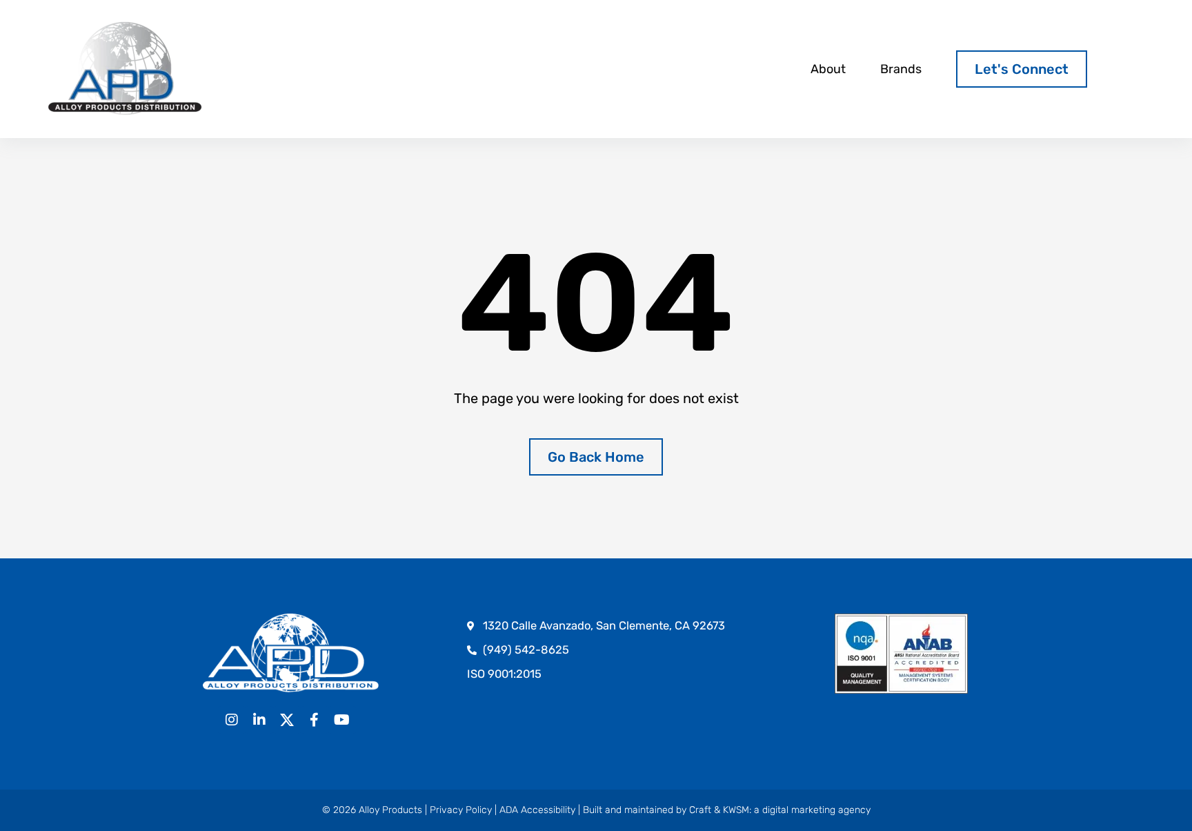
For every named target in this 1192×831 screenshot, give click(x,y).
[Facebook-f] (314, 720)
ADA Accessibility (537, 810)
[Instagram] (232, 720)
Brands (901, 69)
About (828, 69)
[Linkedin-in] (259, 720)
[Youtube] (342, 720)
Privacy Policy (461, 810)
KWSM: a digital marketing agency (797, 810)
